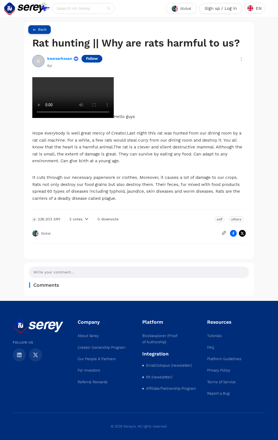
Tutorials (214, 335)
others (236, 219)
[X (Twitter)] (35, 354)
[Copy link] (224, 233)
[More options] (241, 59)
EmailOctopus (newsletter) (169, 365)
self (219, 219)
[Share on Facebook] (233, 233)
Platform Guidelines (224, 359)
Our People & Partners (97, 359)
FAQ (210, 347)
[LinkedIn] (19, 354)
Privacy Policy (218, 370)
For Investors (89, 370)
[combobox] (82, 8)
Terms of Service (221, 382)
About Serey (88, 335)
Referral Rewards (93, 382)
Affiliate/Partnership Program (171, 388)
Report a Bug (218, 393)
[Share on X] (242, 233)
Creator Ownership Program (101, 347)
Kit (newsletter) (159, 377)
